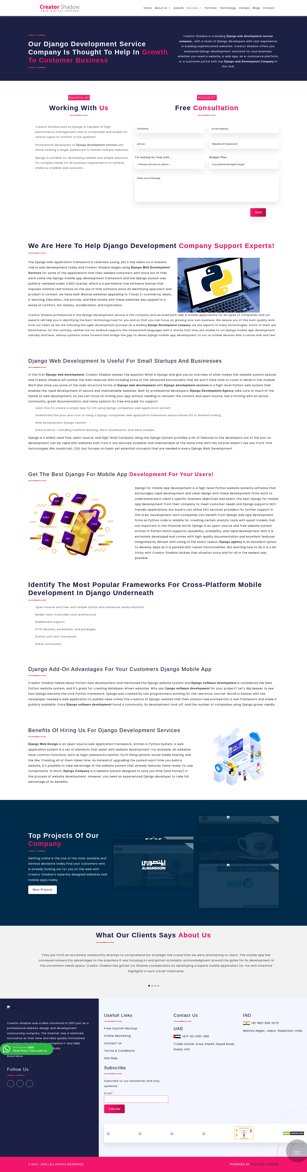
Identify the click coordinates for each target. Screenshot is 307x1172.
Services (192, 8)
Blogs (256, 8)
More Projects (42, 889)
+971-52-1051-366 (195, 1036)
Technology (228, 8)
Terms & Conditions (119, 1051)
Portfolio (211, 8)
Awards (179, 8)
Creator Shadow (265, 1164)
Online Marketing (117, 1036)
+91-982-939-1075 (264, 1023)
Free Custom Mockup (120, 1028)
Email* (108, 1093)
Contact (269, 8)
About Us (161, 8)
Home (148, 8)
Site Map (111, 1058)
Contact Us (113, 1043)
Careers (244, 8)
